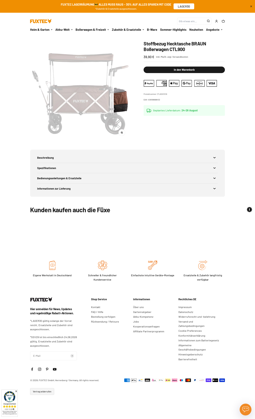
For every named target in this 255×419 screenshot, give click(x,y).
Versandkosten (180, 56)
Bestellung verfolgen (103, 316)
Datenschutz (185, 312)
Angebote (212, 29)
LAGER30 (184, 6)
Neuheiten (196, 29)
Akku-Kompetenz (143, 316)
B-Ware (152, 29)
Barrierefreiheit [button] (187, 359)
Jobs (136, 321)
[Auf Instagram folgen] (40, 369)
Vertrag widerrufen (42, 391)
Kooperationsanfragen (146, 326)
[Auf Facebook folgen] (32, 369)
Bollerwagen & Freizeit (91, 29)
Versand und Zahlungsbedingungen (191, 323)
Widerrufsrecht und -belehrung (196, 316)
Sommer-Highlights (173, 29)
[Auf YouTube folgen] (55, 369)
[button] (249, 209)
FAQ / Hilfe (97, 312)
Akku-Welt (62, 29)
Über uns (138, 307)
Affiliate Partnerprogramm (148, 331)
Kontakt (95, 307)
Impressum (185, 307)
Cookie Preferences (190, 330)
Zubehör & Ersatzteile (126, 29)
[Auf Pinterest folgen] (47, 369)
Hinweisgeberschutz (190, 354)
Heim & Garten (39, 29)
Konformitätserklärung (191, 335)
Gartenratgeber (142, 312)
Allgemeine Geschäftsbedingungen (192, 347)
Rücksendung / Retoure (105, 321)
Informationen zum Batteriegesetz (198, 340)
